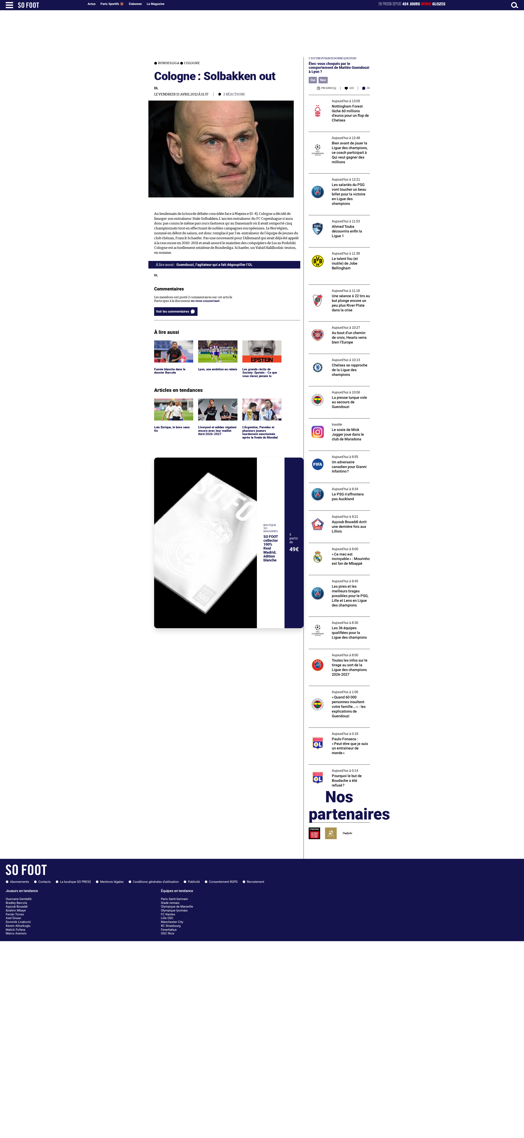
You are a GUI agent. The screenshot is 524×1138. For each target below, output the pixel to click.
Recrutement (255, 882)
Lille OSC (167, 918)
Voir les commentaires (172, 311)
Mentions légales (112, 882)
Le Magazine (155, 4)
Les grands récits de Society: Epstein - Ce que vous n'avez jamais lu (260, 346)
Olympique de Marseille (177, 906)
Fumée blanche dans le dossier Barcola (170, 344)
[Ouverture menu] (9, 5)
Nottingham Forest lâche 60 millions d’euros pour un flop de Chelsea (335, 98)
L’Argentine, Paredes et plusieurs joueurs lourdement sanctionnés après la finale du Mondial (260, 406)
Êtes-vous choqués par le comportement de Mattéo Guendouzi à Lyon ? (339, 67)
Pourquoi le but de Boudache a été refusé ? (339, 766)
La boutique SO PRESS (75, 882)
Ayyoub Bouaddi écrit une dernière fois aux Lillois (337, 514)
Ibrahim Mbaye (16, 910)
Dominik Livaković (18, 922)
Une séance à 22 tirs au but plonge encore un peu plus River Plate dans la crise (338, 288)
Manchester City (172, 922)
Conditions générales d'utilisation (156, 882)
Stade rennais (170, 903)
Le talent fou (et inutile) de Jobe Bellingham (331, 251)
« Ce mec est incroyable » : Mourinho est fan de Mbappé (337, 546)
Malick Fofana (15, 930)
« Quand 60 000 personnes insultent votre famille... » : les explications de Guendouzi (335, 691)
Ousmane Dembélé (19, 899)
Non (323, 80)
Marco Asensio (16, 933)
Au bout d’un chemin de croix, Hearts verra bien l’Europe (335, 325)
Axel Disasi (13, 918)
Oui (312, 80)
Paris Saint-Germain (174, 899)
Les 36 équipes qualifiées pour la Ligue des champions (339, 620)
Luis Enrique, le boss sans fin (172, 402)
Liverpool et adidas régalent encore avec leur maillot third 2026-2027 (216, 404)
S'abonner (135, 4)
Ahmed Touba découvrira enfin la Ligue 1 (338, 217)
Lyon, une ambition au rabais (214, 344)
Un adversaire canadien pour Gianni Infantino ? (335, 454)
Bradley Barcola (16, 903)
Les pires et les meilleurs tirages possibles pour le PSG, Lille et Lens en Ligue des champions (338, 580)
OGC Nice (167, 933)
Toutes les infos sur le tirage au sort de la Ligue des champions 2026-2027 (337, 652)
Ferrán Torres (15, 914)
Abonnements (19, 882)
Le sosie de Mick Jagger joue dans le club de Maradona (339, 422)
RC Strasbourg (171, 926)
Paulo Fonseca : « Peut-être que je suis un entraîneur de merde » (338, 731)
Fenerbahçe (169, 930)
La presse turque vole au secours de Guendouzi (334, 390)
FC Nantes (168, 914)
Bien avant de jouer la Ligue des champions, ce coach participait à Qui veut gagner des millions (339, 137)
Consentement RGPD (223, 882)
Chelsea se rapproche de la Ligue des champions (334, 357)
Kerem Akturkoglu (18, 926)
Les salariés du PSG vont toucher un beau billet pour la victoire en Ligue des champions (338, 179)
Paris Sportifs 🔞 (112, 4)
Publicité (194, 882)
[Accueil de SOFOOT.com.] (50, 5)
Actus (92, 4)
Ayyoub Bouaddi (17, 906)
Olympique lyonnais (174, 910)
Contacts (44, 882)
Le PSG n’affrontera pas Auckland (333, 484)
